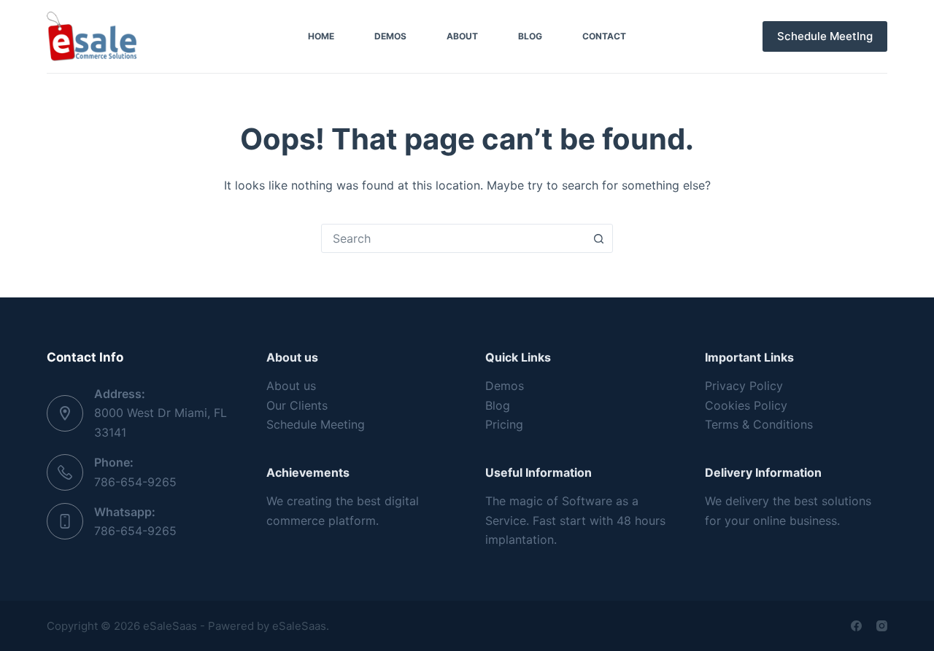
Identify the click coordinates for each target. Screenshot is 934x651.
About (462, 36)
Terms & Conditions (759, 424)
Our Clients (297, 405)
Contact (604, 36)
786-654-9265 (135, 482)
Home (321, 36)
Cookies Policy (746, 405)
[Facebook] (856, 625)
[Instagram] (881, 625)
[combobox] (453, 238)
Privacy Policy (744, 385)
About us (291, 385)
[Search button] (598, 238)
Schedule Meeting (315, 424)
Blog (530, 36)
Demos (390, 36)
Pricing (504, 424)
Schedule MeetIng (825, 36)
